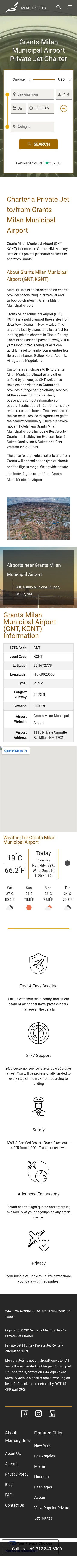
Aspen (39, 1497)
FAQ (8, 1495)
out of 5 (30, 163)
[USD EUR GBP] (63, 79)
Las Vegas (43, 1487)
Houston (41, 1476)
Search (42, 144)
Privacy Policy (16, 1474)
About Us (13, 1453)
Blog (9, 1484)
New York (42, 1445)
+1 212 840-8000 (46, 1548)
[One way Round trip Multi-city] (19, 79)
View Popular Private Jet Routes (51, 1513)
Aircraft (11, 1464)
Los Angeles (44, 1456)
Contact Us (14, 1505)
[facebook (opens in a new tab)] (24, 1414)
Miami (39, 1466)
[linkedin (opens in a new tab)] (52, 1414)
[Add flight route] (63, 108)
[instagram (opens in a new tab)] (38, 1414)
